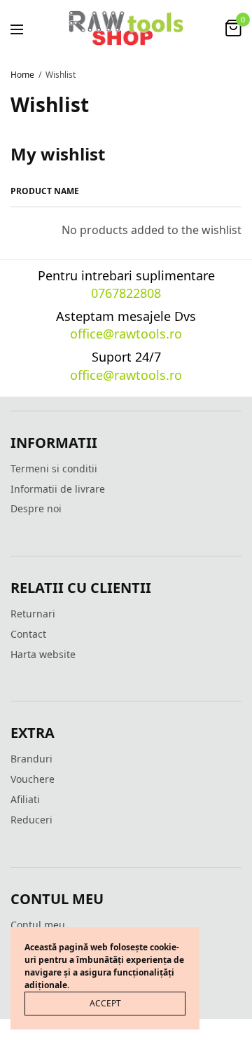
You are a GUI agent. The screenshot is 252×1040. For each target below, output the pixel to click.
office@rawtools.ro (126, 333)
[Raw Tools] (126, 28)
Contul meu (37, 924)
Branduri (31, 758)
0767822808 (126, 293)
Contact (28, 634)
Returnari (32, 613)
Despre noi (36, 508)
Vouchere (32, 779)
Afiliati (25, 799)
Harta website (43, 654)
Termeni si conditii (53, 468)
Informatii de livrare (57, 488)
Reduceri (31, 819)
